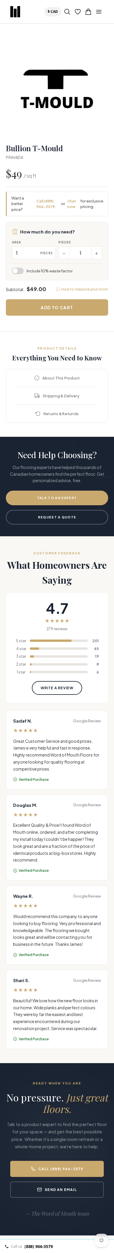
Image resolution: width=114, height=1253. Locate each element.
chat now (71, 204)
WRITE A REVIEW (57, 688)
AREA (16, 242)
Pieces (64, 242)
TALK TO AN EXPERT (57, 498)
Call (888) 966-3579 (45, 204)
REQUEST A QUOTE (57, 517)
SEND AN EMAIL (61, 1189)
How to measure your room (84, 289)
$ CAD (54, 11)
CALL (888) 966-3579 (61, 1169)
